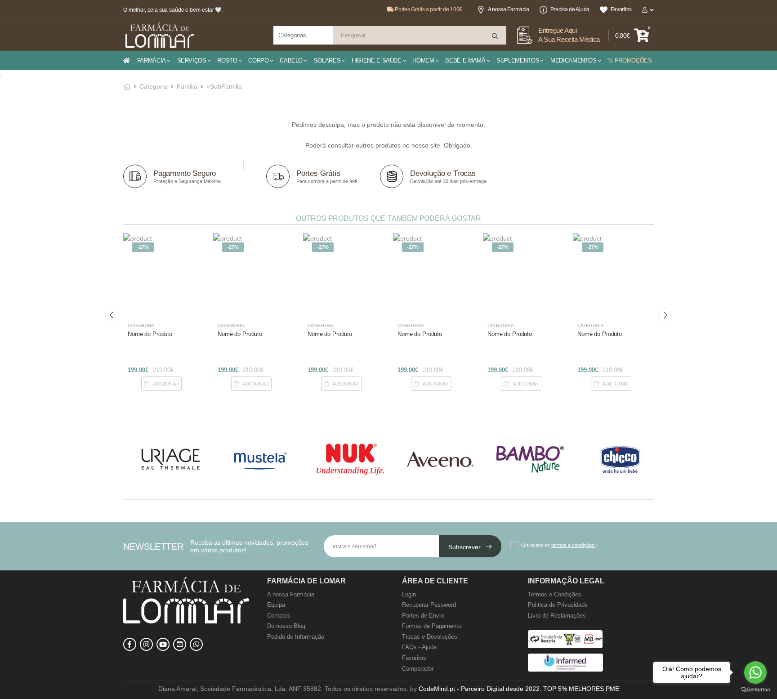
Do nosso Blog (286, 626)
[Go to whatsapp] (755, 672)
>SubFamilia (224, 86)
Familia (187, 86)
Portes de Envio (423, 615)
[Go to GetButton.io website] (755, 690)
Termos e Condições (554, 594)
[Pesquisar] (495, 36)
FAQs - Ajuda (419, 647)
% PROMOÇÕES (629, 60)
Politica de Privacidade (558, 604)
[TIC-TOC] (179, 644)
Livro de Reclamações (557, 615)
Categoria (153, 86)
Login (409, 594)
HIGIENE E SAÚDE (377, 60)
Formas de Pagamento (431, 626)
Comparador (417, 668)
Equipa (276, 604)
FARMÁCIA (151, 60)
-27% (143, 247)
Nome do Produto (150, 334)
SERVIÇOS (191, 60)
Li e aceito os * (559, 545)
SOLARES (327, 60)
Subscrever (465, 547)
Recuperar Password (429, 604)
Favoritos (621, 9)
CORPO (258, 60)
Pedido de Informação (295, 636)
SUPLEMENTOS (517, 60)
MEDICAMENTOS (573, 60)
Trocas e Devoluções (429, 636)
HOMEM (423, 60)
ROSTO (227, 60)
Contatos (278, 615)
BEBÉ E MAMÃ (465, 60)
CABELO (291, 60)
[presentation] (112, 315)
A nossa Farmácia (508, 9)
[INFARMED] (565, 669)
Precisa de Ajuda (569, 9)
